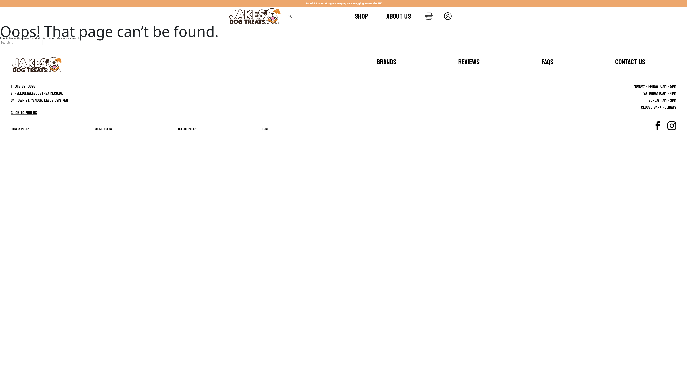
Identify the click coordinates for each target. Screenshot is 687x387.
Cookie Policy (103, 129)
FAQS (548, 62)
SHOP (361, 16)
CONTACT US (630, 62)
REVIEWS (469, 62)
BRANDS (386, 62)
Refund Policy (187, 129)
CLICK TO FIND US (24, 113)
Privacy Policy (20, 129)
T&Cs (265, 129)
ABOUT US (398, 16)
